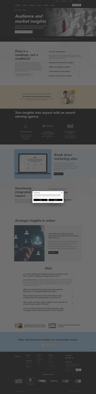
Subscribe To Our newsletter (86, 389)
